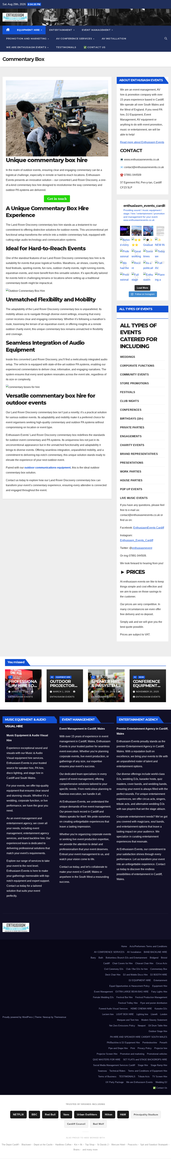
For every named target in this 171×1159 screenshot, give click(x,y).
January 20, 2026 (105, 692)
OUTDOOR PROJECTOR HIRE (62, 685)
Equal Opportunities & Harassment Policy (129, 986)
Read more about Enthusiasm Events (142, 142)
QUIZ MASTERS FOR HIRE (106, 1059)
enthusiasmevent (142, 548)
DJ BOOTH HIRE (158, 974)
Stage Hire (143, 1065)
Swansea (102, 1071)
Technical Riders (117, 1071)
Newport (142, 1025)
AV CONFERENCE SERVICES (74, 38)
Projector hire (160, 1048)
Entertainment (61, 29)
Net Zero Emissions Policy (122, 1025)
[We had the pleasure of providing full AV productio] (125, 266)
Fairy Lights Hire (159, 991)
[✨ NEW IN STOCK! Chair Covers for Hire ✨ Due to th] (160, 242)
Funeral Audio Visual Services (113, 1008)
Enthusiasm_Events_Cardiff (136, 540)
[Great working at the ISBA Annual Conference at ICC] (137, 254)
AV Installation (114, 38)
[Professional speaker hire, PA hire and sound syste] (125, 254)
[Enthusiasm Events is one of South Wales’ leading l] (148, 277)
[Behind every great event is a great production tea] (125, 242)
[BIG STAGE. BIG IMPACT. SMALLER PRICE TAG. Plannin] (137, 231)
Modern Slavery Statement (154, 1020)
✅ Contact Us (95, 47)
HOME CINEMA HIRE (141, 1008)
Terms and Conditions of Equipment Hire (147, 1071)
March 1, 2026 (62, 692)
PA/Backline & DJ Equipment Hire (123, 1042)
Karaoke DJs (161, 1008)
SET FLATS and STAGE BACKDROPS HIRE (145, 1059)
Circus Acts (161, 963)
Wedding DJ (161, 1082)
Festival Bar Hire (124, 997)
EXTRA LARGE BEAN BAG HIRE (132, 991)
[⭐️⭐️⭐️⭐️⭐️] (160, 231)
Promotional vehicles (157, 1054)
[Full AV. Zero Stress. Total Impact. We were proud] (160, 266)
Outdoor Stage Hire (158, 1031)
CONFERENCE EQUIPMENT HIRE (146, 685)
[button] (165, 38)
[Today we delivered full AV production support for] (160, 254)
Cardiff (106, 963)
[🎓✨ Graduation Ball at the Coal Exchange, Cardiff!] (148, 242)
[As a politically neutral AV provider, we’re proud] (148, 266)
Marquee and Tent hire (128, 1020)
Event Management (96, 29)
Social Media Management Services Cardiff (114, 1065)
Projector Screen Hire (107, 1054)
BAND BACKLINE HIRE (155, 952)
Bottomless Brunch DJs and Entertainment (126, 957)
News (141, 677)
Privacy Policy (145, 1048)
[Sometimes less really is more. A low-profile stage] (148, 254)
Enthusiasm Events (148, 697)
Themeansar (60, 1017)
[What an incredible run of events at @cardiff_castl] (125, 231)
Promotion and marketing (26, 38)
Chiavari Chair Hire (144, 963)
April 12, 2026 (20, 692)
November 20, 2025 (147, 692)
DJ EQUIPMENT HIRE (140, 980)
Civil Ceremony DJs (113, 969)
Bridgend (154, 957)
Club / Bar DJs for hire (137, 969)
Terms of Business (107, 1076)
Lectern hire (108, 1014)
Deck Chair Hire (112, 974)
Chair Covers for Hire (122, 963)
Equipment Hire (29, 29)
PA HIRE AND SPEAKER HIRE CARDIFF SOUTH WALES (138, 1037)
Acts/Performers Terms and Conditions (148, 946)
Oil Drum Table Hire (157, 1025)
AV (10, 677)
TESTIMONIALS (66, 47)
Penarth (163, 1042)
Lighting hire (142, 1014)
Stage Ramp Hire (159, 1065)
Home (124, 946)
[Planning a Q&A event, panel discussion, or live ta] (160, 277)
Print (132, 1048)
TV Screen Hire (159, 1076)
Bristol (164, 957)
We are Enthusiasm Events (26, 47)
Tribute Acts (144, 1076)
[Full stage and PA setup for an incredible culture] (137, 277)
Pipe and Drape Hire (118, 1048)
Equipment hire (63, 677)
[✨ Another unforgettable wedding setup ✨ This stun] (148, 231)
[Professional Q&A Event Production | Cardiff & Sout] (125, 277)
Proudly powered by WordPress (18, 1017)
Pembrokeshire (149, 1042)
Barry (93, 957)
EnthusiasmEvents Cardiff (148, 527)
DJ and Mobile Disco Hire (135, 974)
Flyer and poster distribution (153, 1003)
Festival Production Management (151, 997)
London (163, 1014)
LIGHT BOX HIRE (125, 1014)
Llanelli (154, 1014)
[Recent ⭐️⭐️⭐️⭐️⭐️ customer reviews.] (137, 266)
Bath (101, 957)
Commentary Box (158, 969)
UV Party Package (115, 1082)
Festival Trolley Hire (128, 1003)
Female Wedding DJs (103, 997)
